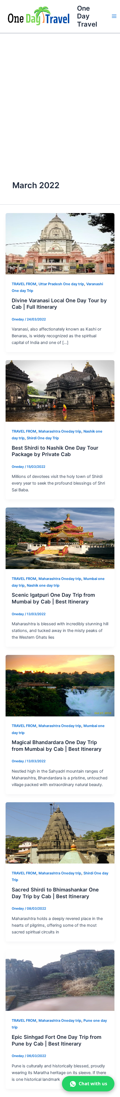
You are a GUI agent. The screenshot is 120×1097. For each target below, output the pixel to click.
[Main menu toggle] (114, 16)
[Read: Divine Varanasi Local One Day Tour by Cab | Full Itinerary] (60, 243)
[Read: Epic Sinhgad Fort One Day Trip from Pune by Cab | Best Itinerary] (60, 980)
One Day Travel (87, 16)
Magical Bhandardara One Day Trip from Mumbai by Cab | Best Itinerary (57, 745)
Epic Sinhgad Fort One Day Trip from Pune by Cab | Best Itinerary (56, 1040)
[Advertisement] (60, 96)
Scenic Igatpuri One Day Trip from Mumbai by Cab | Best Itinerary (53, 598)
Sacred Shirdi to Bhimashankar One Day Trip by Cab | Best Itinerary (55, 892)
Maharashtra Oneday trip (60, 431)
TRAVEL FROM (24, 284)
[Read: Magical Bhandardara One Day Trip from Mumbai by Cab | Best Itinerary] (60, 685)
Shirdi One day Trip (43, 438)
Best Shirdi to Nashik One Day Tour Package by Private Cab (55, 451)
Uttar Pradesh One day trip (61, 284)
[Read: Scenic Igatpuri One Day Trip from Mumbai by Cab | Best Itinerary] (60, 538)
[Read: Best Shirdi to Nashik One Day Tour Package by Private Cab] (60, 390)
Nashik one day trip (43, 585)
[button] (88, 1083)
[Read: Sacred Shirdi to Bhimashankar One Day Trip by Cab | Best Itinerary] (60, 832)
